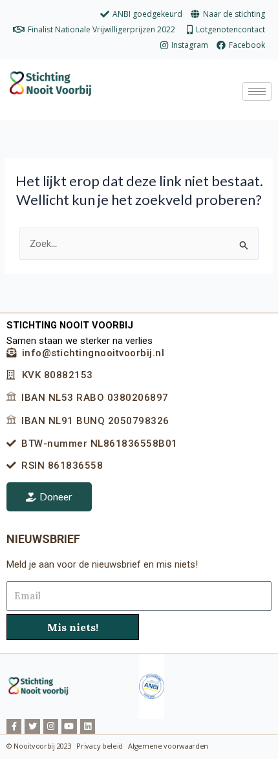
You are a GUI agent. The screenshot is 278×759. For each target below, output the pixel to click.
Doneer (55, 496)
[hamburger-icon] (257, 91)
